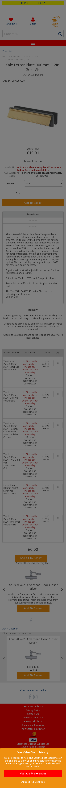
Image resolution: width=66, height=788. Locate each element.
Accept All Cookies (33, 781)
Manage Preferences (33, 773)
